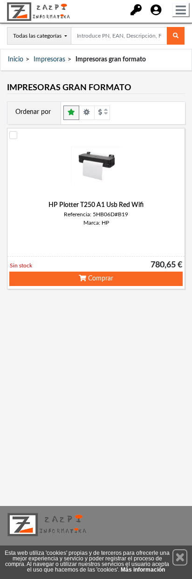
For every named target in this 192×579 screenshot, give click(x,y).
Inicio (15, 59)
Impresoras (49, 59)
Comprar (99, 278)
